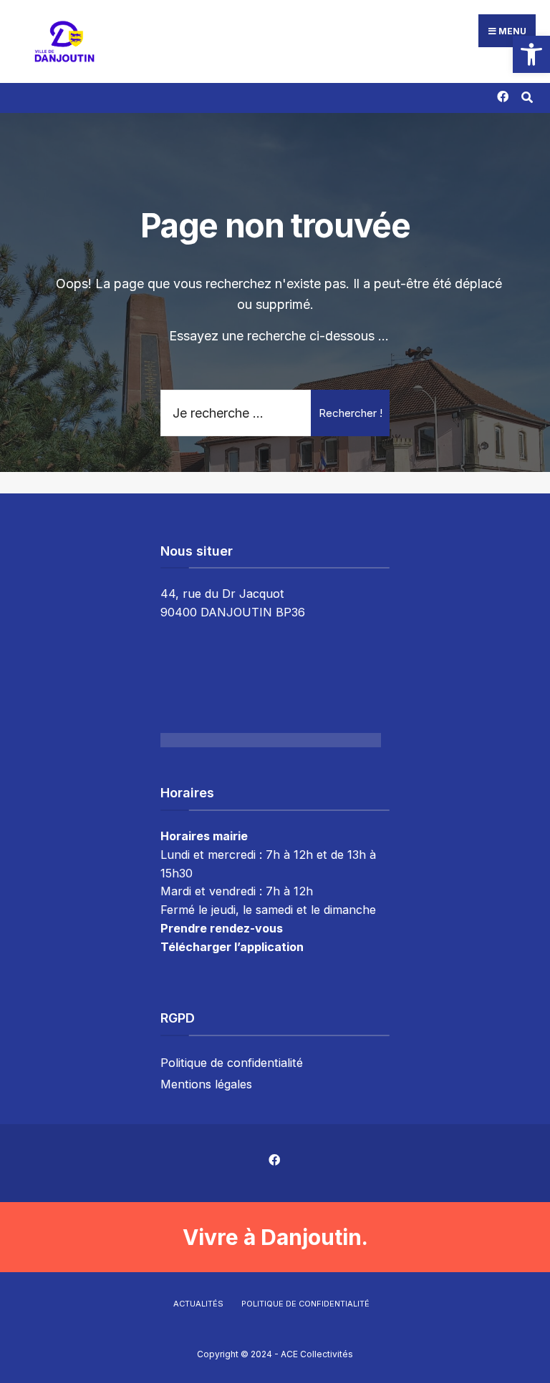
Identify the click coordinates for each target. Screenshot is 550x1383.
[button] (531, 54)
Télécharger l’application (232, 947)
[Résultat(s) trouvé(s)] (526, 95)
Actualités (198, 1304)
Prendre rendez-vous (221, 928)
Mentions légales (206, 1084)
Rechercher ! (350, 413)
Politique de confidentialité (231, 1062)
